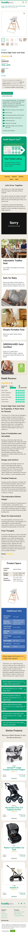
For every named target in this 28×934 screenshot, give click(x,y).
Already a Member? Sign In (7, 95)
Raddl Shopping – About (19, 912)
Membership (4, 920)
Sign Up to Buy (7, 93)
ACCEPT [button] (12, 930)
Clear (2, 73)
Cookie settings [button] (5, 931)
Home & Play (19, 6)
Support (3, 910)
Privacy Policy (4, 913)
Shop (6, 6)
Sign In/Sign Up (14, 778)
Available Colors (5, 68)
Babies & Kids (11, 6)
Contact (3, 912)
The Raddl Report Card (19, 915)
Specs (11, 179)
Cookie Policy (4, 917)
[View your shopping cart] (23, 2)
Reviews (21, 176)
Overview (7, 176)
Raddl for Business (18, 913)
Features (14, 176)
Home (2, 6)
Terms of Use (4, 915)
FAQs (16, 179)
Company (16, 910)
